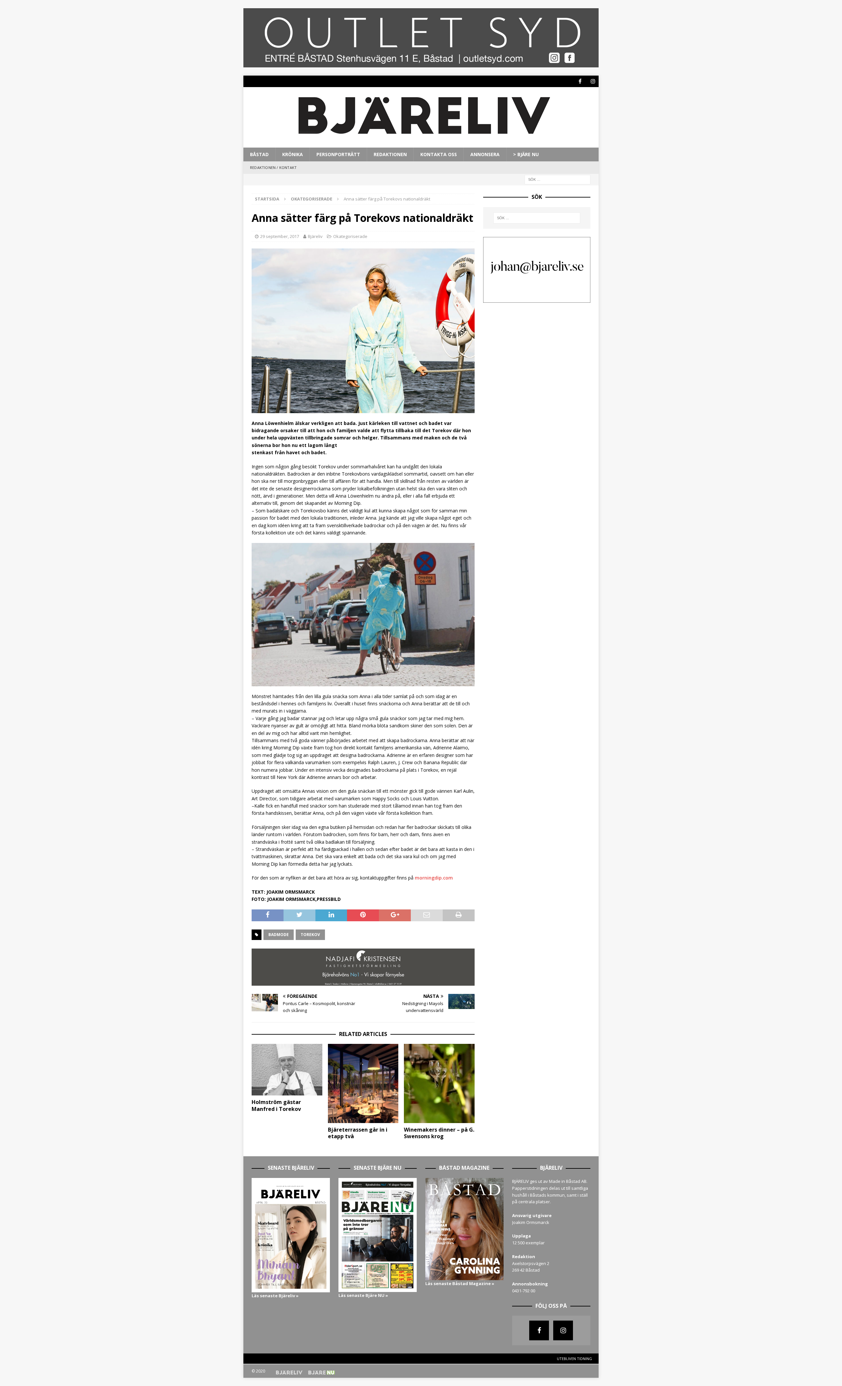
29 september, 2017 (279, 236)
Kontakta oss (438, 154)
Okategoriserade (350, 236)
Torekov (310, 934)
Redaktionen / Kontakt (273, 167)
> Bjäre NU (526, 154)
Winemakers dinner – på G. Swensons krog (439, 1133)
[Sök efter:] (557, 179)
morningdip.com (434, 878)
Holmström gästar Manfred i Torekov (276, 1105)
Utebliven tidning (574, 1358)
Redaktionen (390, 154)
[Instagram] (593, 81)
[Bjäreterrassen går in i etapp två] (363, 1083)
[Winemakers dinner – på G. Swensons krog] (439, 1083)
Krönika (292, 154)
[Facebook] (580, 81)
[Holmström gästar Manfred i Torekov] (287, 1069)
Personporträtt (338, 154)
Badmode (278, 934)
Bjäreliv (315, 236)
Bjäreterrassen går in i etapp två (357, 1133)
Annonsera (485, 154)
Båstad (259, 154)
